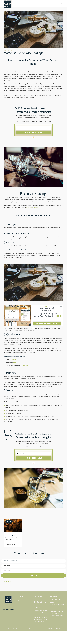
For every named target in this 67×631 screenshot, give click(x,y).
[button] (46, 306)
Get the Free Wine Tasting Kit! (47, 323)
